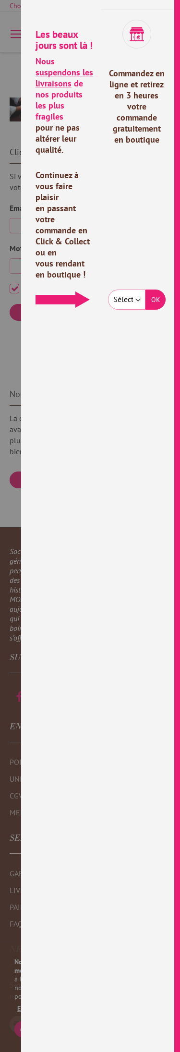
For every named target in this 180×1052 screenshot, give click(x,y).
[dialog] (100, 526)
